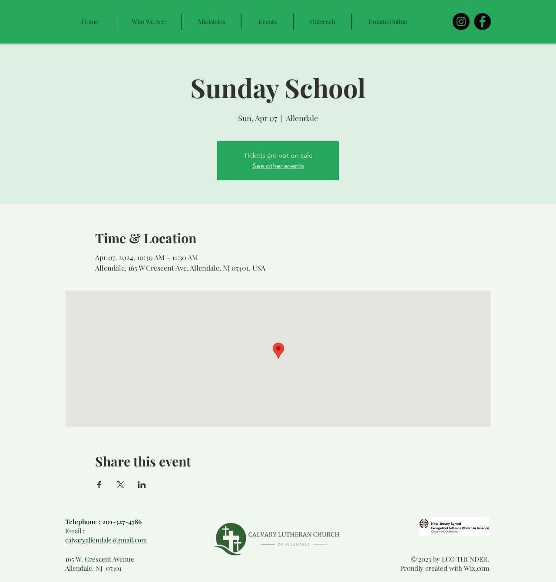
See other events (278, 166)
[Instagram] (461, 21)
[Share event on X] (120, 484)
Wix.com (476, 568)
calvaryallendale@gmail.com (106, 540)
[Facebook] (482, 21)
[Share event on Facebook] (99, 484)
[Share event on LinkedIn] (142, 484)
